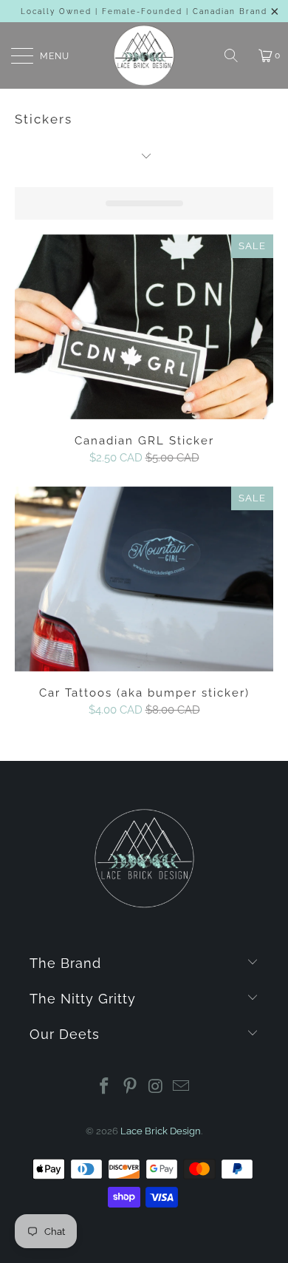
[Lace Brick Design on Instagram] (156, 1087)
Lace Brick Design (160, 1131)
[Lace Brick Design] (144, 55)
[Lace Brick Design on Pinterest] (131, 1087)
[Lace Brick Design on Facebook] (105, 1087)
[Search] (236, 55)
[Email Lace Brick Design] (182, 1087)
